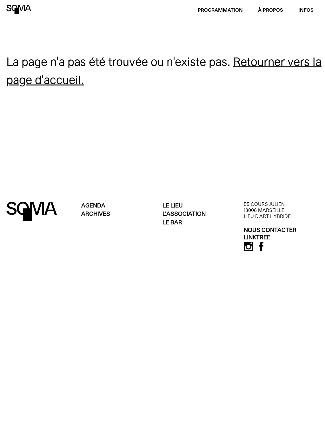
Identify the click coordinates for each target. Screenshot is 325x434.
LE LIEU (172, 206)
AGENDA (93, 206)
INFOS (306, 10)
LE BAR (172, 223)
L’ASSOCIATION (184, 214)
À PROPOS (270, 10)
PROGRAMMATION (220, 10)
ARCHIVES (95, 214)
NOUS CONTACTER (270, 230)
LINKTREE (257, 238)
